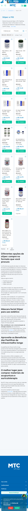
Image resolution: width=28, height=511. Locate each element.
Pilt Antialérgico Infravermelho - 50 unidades (20, 170)
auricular (10, 391)
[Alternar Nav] (2, 5)
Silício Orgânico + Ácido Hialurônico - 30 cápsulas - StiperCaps (21, 200)
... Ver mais (13, 26)
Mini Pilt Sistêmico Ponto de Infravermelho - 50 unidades (6, 170)
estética (11, 330)
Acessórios (11, 10)
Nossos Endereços (14, 492)
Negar (10, 508)
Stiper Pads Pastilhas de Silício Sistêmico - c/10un (7, 81)
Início (4, 10)
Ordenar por (7, 31)
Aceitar (17, 508)
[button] (12, 39)
